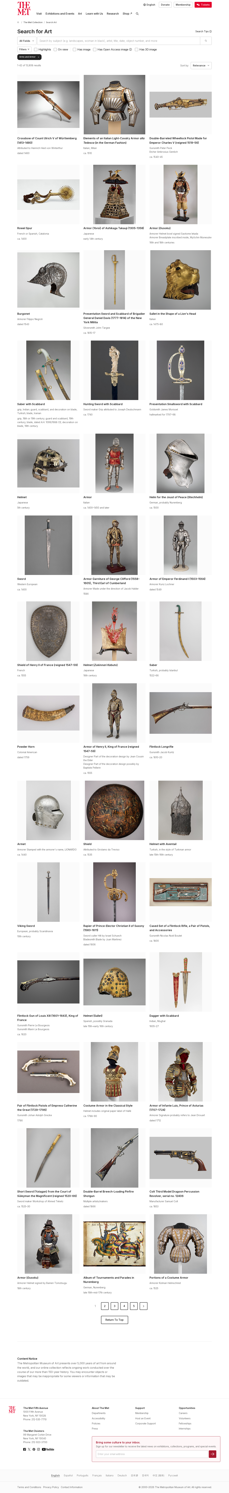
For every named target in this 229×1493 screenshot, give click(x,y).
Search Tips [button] (202, 31)
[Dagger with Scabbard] (181, 982)
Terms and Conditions (29, 1487)
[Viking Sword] (48, 892)
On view (63, 49)
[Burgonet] (48, 280)
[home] (18, 22)
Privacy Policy (51, 1487)
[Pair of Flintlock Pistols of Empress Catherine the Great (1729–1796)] (48, 1071)
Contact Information (72, 1487)
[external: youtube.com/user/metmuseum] (48, 1449)
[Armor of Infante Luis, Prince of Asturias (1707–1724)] (181, 1071)
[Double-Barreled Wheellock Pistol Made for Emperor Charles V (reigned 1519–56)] (181, 104)
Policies (96, 1423)
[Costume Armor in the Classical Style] (114, 1071)
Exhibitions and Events (60, 13)
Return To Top (114, 1319)
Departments (99, 1413)
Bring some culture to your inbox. (118, 1442)
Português (82, 1475)
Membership (183, 4)
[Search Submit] (205, 41)
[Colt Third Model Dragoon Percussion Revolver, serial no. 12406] (181, 1158)
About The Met (100, 1408)
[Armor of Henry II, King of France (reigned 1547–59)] (114, 713)
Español (68, 1475)
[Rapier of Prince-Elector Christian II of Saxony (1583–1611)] (114, 892)
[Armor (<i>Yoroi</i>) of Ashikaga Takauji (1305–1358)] (114, 194)
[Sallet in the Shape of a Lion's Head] (181, 280)
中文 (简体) (158, 1475)
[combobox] (118, 41)
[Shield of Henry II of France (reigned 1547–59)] (48, 631)
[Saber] (181, 631)
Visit (39, 13)
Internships (185, 1428)
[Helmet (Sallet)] (114, 982)
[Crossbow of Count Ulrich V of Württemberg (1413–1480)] (48, 104)
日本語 (134, 1475)
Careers (183, 1413)
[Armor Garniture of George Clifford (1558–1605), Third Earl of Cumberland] (114, 545)
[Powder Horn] (48, 713)
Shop (126, 13)
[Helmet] (48, 463)
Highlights (44, 49)
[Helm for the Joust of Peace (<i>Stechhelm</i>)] (181, 463)
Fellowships (185, 1423)
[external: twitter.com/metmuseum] (29, 1449)
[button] (130, 49)
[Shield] (114, 810)
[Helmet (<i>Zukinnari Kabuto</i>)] (114, 631)
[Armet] (48, 810)
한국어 (145, 1475)
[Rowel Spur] (48, 194)
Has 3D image (148, 49)
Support (140, 1408)
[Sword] (48, 545)
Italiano (110, 1475)
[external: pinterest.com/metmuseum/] (34, 1449)
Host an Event (143, 1418)
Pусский (173, 1475)
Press (95, 1428)
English (55, 1475)
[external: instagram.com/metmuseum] (38, 1449)
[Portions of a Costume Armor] (181, 1244)
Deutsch (122, 1475)
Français (97, 1475)
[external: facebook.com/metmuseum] (24, 1449)
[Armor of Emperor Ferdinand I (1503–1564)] (181, 545)
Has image (84, 49)
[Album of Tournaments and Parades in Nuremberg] (114, 1244)
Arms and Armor (27, 57)
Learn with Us (94, 13)
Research (113, 13)
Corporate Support (145, 1423)
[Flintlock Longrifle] (181, 713)
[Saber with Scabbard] (48, 370)
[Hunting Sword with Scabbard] (114, 370)
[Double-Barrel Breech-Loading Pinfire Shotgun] (114, 1158)
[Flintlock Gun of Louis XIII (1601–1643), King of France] (48, 982)
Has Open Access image (112, 49)
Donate (165, 4)
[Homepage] (23, 8)
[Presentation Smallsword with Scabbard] (181, 370)
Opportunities (187, 1408)
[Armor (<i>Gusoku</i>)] (181, 194)
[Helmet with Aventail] (181, 810)
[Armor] (114, 463)
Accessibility (98, 1418)
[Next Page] (143, 1306)
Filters (23, 49)
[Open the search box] (137, 13)
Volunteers (185, 1418)
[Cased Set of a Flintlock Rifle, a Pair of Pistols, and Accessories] (181, 892)
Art (80, 13)
